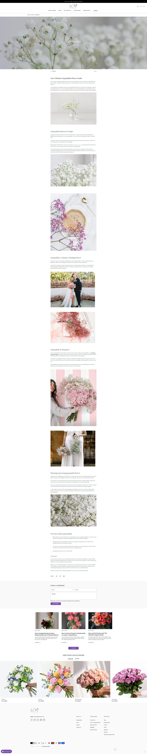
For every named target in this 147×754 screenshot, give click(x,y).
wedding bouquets (78, 144)
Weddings (92, 727)
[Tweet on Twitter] (64, 576)
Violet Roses (114, 699)
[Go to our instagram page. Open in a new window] (35, 720)
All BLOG (54, 71)
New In (77, 658)
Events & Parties (93, 729)
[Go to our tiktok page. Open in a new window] (38, 720)
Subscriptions (107, 722)
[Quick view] (34, 663)
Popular (70, 658)
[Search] (141, 6)
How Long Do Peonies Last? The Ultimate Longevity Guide (97, 634)
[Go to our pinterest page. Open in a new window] (44, 720)
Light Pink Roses (78, 699)
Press (77, 722)
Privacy (105, 725)
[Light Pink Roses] (92, 679)
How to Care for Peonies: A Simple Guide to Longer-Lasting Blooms (73, 634)
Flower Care (92, 720)
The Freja (40, 699)
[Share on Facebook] (60, 576)
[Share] (56, 576)
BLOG (32, 14)
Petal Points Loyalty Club (109, 734)
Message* (54, 593)
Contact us (78, 727)
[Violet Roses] (128, 679)
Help (105, 720)
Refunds (105, 732)
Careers (78, 725)
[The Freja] (55, 679)
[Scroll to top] (115, 749)
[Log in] (138, 6)
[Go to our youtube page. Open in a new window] (41, 720)
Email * (77, 589)
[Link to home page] (34, 711)
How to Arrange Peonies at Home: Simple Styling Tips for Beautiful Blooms (46, 634)
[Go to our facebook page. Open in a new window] (31, 720)
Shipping (106, 729)
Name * (53, 589)
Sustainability (79, 720)
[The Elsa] (18, 679)
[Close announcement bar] (144, 1)
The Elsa (3, 699)
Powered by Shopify (46, 746)
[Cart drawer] (144, 6)
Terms (105, 727)
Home (29, 14)
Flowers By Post (93, 725)
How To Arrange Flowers (95, 722)
